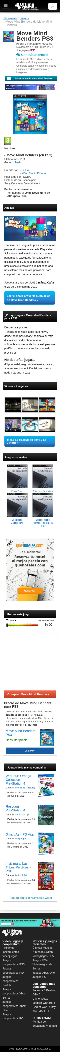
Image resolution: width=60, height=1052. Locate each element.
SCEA (25, 170)
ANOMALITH (40, 1011)
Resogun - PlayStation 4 (15, 808)
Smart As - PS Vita (20, 834)
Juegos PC (39, 976)
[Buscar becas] (30, 922)
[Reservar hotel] (30, 570)
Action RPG (21, 875)
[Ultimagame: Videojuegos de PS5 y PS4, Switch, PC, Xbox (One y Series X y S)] (26, 7)
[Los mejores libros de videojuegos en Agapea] (30, 87)
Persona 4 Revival (43, 990)
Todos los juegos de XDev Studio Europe (30, 897)
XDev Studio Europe (34, 173)
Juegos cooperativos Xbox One (14, 1006)
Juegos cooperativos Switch (10, 981)
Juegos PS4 (40, 960)
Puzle (17, 162)
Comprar (29, 751)
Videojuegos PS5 (43, 956)
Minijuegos (20, 838)
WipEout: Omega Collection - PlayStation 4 (18, 779)
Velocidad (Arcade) (25, 787)
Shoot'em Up (22, 814)
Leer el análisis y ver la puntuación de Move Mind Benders (28, 297)
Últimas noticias (42, 947)
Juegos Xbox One (43, 972)
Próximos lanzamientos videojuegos (10, 952)
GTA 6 (36, 994)
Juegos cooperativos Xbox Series (14, 993)
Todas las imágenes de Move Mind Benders (26, 441)
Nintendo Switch (42, 952)
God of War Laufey (44, 1007)
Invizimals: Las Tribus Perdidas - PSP (18, 867)
